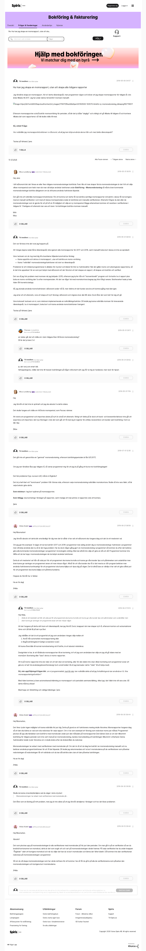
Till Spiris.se (112, 918)
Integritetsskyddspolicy (84, 918)
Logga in (124, 6)
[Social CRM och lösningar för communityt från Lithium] (133, 945)
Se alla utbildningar (50, 925)
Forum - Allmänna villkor (84, 914)
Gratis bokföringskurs (50, 914)
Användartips (47, 25)
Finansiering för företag (18, 925)
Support (111, 914)
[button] (133, 81)
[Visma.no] (18, 6)
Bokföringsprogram (16, 914)
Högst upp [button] (13, 945)
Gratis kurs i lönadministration (53, 922)
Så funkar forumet (82, 922)
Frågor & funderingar (28, 25)
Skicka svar (124, 890)
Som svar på (32, 332)
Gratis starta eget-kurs (51, 918)
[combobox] (35, 39)
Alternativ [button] (98, 39)
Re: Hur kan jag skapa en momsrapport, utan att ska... (29, 31)
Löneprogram (14, 918)
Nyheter (59, 25)
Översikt (10, 25)
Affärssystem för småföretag (20, 922)
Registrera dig (113, 6)
